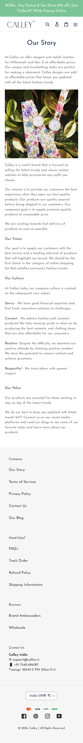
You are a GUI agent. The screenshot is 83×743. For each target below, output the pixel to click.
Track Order (18, 561)
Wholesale (17, 628)
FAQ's (13, 549)
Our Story (17, 470)
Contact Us (18, 506)
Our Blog (16, 518)
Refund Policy (20, 573)
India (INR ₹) (40, 696)
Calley (33, 728)
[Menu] (75, 24)
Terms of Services (22, 482)
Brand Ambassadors (25, 616)
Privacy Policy (20, 494)
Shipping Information (26, 585)
